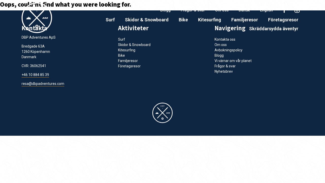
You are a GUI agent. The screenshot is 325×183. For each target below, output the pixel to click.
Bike (183, 19)
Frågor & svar (193, 10)
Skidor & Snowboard (147, 19)
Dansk (244, 10)
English (266, 10)
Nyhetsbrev (224, 71)
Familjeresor (244, 19)
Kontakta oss (225, 39)
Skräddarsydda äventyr (273, 28)
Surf (110, 19)
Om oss (222, 10)
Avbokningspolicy (228, 50)
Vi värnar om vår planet (233, 61)
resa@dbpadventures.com (43, 84)
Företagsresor (283, 19)
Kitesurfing (209, 19)
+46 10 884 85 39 (35, 75)
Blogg (165, 10)
